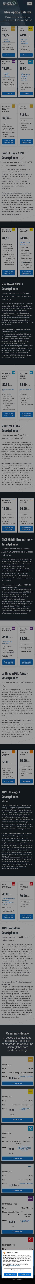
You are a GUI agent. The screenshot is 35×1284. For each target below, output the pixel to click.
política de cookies (14, 1265)
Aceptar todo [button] (25, 1274)
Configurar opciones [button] (17, 1270)
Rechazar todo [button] (10, 1274)
